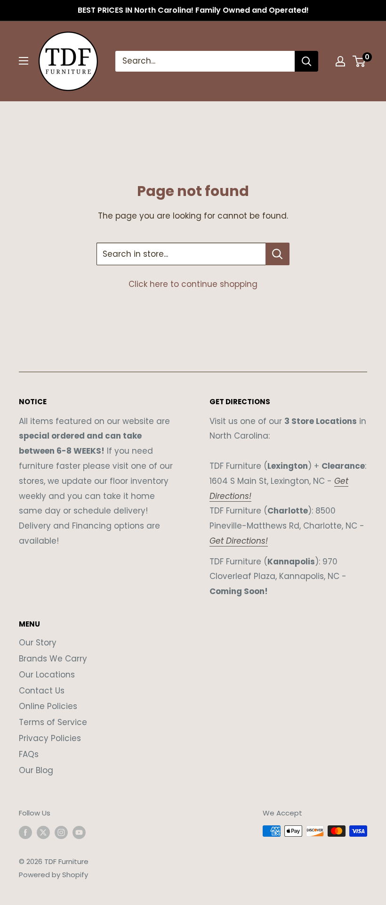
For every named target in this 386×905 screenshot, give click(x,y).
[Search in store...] (277, 254)
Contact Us (41, 690)
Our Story (37, 642)
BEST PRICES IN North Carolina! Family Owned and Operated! (193, 10)
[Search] (306, 61)
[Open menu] (23, 61)
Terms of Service (53, 722)
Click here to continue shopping (193, 284)
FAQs (29, 754)
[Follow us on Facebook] (25, 832)
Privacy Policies (50, 738)
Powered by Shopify (53, 875)
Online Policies (48, 706)
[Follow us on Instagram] (61, 832)
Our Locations (47, 674)
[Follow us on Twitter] (43, 832)
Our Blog (36, 770)
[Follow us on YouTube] (79, 832)
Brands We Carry (53, 658)
